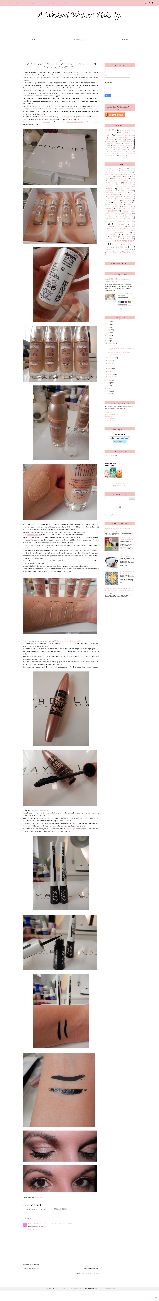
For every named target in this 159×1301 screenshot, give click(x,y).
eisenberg (118, 213)
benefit (117, 202)
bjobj (129, 204)
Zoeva (116, 200)
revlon (115, 244)
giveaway (109, 140)
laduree (131, 226)
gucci (120, 215)
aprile (110, 368)
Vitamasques (110, 198)
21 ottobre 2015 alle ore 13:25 (62, 1224)
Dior (127, 176)
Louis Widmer (122, 187)
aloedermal (127, 200)
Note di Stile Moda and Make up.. (39, 1224)
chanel (108, 209)
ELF (114, 178)
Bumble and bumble (112, 174)
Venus (128, 196)
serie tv (114, 155)
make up (128, 144)
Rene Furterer (126, 191)
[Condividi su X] (60, 1209)
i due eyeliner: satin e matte (39, 810)
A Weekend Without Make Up (79, 15)
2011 (108, 388)
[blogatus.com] (120, 507)
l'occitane (109, 226)
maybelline (120, 232)
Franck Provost (124, 180)
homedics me (110, 219)
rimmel (108, 247)
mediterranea (112, 234)
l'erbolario (121, 224)
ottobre (111, 346)
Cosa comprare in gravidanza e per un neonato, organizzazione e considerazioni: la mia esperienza (119, 590)
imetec (129, 219)
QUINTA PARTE (109, 420)
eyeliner (47, 818)
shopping (110, 129)
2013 (108, 383)
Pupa (115, 191)
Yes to (107, 200)
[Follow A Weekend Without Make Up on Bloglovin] (120, 439)
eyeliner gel (70, 829)
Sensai (116, 195)
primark (108, 241)
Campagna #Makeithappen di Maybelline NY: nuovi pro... (121, 349)
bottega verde (112, 207)
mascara (50, 667)
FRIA (111, 180)
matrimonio (109, 142)
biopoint (119, 204)
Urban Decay (115, 197)
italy (112, 153)
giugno (110, 363)
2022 (108, 324)
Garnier (109, 183)
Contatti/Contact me (34, 3)
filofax (108, 215)
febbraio (111, 374)
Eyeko (132, 178)
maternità (121, 153)
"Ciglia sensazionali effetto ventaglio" (67, 641)
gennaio (111, 377)
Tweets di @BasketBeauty (113, 515)
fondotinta (46, 122)
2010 (108, 391)
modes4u (130, 234)
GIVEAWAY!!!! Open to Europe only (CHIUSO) (127, 538)
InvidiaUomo (113, 184)
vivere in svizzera (113, 144)
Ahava (115, 168)
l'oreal (120, 226)
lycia (115, 230)
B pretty (113, 170)
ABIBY (107, 168)
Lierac (110, 186)
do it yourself (119, 148)
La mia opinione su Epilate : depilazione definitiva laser (117, 529)
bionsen (108, 204)
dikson (126, 211)
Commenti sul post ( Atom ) (91, 1273)
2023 (108, 322)
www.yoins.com (119, 483)
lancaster (111, 228)
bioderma (128, 202)
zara (133, 253)
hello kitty (125, 217)
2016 (108, 338)
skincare (108, 149)
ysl (108, 253)
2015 (108, 341)
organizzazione (119, 138)
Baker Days (126, 170)
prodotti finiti (125, 241)
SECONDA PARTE (110, 414)
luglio (110, 360)
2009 (109, 394)
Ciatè (110, 176)
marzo (110, 371)
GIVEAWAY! (51, 3)
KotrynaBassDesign (106, 1288)
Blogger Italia (68, 116)
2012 (108, 386)
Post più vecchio (91, 1269)
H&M (119, 182)
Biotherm (109, 172)
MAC (110, 189)
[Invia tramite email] (55, 1209)
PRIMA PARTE (109, 412)
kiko (132, 221)
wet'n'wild (130, 251)
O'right (120, 189)
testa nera (124, 249)
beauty (107, 148)
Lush (133, 187)
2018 (108, 333)
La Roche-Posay (128, 184)
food (129, 140)
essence (128, 213)
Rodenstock (109, 192)
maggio (111, 366)
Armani (124, 168)
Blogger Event (125, 142)
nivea (119, 239)
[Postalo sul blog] (57, 1209)
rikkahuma (127, 244)
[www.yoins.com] (119, 485)
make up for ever (127, 230)
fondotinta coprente (34, 535)
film (106, 153)
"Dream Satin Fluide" (75, 122)
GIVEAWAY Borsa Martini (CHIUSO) (125, 555)
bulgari (127, 206)
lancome (122, 228)
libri (130, 148)
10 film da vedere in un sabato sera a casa (127, 572)
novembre (111, 343)
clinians (120, 209)
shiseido (109, 249)
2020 (108, 330)
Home (7, 3)
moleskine (113, 237)
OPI (128, 189)
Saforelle (122, 192)
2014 (108, 380)
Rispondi (31, 1229)
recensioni (121, 151)
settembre (111, 358)
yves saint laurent (121, 253)
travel (107, 146)
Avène (133, 168)
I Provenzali (129, 183)
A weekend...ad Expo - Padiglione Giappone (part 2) (119, 353)
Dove (107, 178)
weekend (122, 155)
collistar (113, 211)
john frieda (110, 221)
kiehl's (121, 221)
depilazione (118, 146)
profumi (129, 146)
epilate (130, 151)
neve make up (110, 239)
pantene (128, 239)
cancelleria (121, 149)
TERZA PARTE (109, 416)
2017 (108, 335)
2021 (108, 327)
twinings (109, 251)
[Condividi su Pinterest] (65, 1209)
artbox (108, 202)
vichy (119, 251)
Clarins (118, 176)
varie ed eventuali (126, 135)
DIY (120, 140)
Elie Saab (123, 178)
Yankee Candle (125, 199)
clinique (131, 209)
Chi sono (17, 3)
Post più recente (31, 1269)
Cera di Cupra (129, 174)
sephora (122, 246)
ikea (121, 219)
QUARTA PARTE (110, 418)
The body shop (129, 194)
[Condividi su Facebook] (63, 1209)
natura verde (127, 237)
